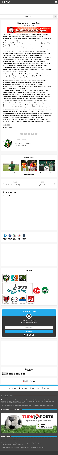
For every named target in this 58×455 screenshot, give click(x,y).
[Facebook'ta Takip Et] (27, 335)
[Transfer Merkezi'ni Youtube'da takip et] (19, 237)
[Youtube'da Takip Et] (30, 335)
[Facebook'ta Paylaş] (8, 125)
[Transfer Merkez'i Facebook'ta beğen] (10, 237)
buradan (44, 405)
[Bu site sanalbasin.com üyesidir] (27, 381)
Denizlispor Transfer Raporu (11, 172)
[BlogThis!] (5, 125)
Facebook (23, 388)
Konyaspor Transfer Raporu (47, 172)
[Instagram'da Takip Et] (33, 335)
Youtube (46, 388)
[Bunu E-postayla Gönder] (3, 125)
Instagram (35, 388)
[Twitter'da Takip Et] (24, 335)
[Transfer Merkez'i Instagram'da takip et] (14, 237)
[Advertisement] (30, 9)
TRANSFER (8, 128)
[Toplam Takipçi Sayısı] (24, 237)
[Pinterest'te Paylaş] (9, 125)
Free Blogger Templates (34, 452)
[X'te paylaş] (6, 125)
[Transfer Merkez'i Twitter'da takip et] (5, 237)
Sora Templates (26, 452)
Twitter (13, 388)
